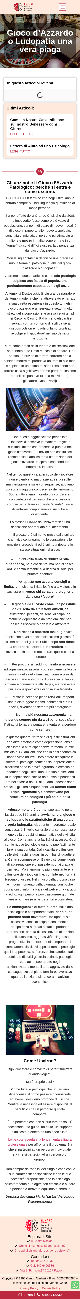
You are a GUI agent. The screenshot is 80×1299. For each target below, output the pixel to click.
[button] (62, 7)
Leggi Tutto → (22, 134)
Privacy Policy (29, 1288)
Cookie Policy (51, 1288)
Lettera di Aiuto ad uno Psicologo (40, 146)
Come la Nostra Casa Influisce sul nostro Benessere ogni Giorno (37, 124)
